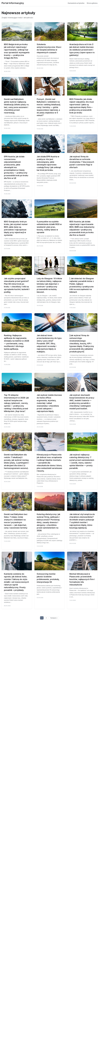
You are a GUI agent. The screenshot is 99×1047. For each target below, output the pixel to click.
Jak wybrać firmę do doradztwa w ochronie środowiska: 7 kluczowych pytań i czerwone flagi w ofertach (81, 162)
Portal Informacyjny (13, 3)
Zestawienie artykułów (76, 3)
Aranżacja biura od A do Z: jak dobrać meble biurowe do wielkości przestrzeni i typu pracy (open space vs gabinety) (82, 49)
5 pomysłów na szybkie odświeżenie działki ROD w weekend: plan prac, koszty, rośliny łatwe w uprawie (49, 227)
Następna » (54, 618)
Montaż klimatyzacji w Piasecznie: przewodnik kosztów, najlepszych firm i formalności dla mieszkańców (82, 579)
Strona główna (92, 3)
